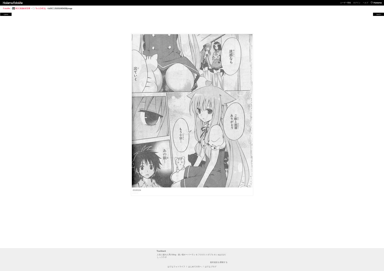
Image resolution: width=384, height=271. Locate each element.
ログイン (356, 3)
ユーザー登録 (345, 3)
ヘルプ (365, 3)
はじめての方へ (195, 266)
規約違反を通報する (219, 262)
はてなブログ (210, 266)
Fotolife (6, 8)
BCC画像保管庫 (22, 8)
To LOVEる (40, 8)
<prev (5, 14)
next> (378, 14)
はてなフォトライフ (176, 266)
